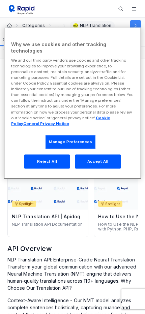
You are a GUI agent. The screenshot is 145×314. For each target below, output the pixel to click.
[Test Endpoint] (135, 25)
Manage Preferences (70, 141)
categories (33, 25)
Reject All (47, 161)
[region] (73, 103)
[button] (134, 8)
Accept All (98, 161)
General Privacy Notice (46, 123)
